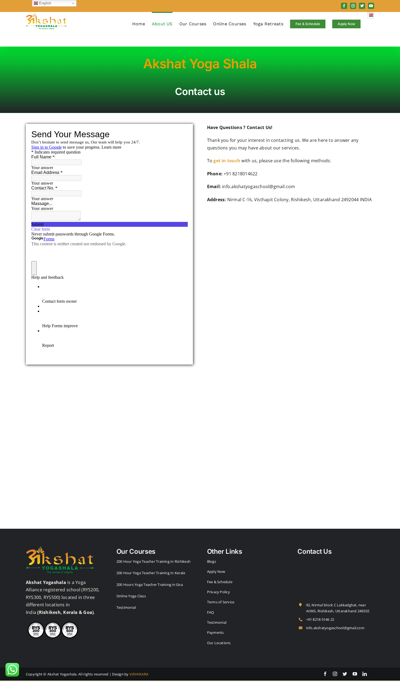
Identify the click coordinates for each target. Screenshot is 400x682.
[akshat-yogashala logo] (60, 547)
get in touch (226, 161)
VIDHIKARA (139, 674)
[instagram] (335, 674)
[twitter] (345, 674)
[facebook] (325, 674)
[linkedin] (364, 674)
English (44, 3)
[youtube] (355, 674)
